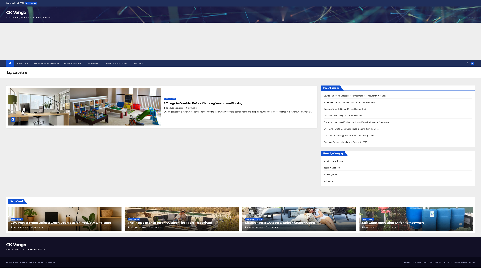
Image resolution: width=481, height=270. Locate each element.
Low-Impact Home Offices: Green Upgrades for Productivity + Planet (354, 96)
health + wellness (116, 63)
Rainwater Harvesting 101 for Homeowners (343, 116)
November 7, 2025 (138, 227)
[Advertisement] (240, 41)
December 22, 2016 (175, 108)
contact (138, 63)
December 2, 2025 (21, 227)
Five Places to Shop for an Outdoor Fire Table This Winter (350, 102)
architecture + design (46, 63)
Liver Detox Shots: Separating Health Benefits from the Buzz (351, 129)
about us (22, 63)
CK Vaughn (193, 108)
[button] (468, 63)
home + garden (72, 63)
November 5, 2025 (255, 227)
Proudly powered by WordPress (18, 262)
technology (93, 63)
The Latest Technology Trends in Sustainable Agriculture (349, 135)
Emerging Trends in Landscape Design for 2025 (345, 142)
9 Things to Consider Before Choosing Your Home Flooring (203, 103)
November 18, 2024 (373, 227)
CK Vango (16, 12)
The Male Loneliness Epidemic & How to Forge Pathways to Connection (356, 122)
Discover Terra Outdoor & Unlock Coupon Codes (346, 109)
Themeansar (50, 262)
